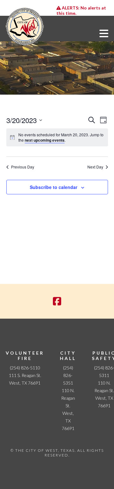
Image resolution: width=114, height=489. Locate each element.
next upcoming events (45, 140)
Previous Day (22, 166)
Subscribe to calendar (53, 187)
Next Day (95, 166)
